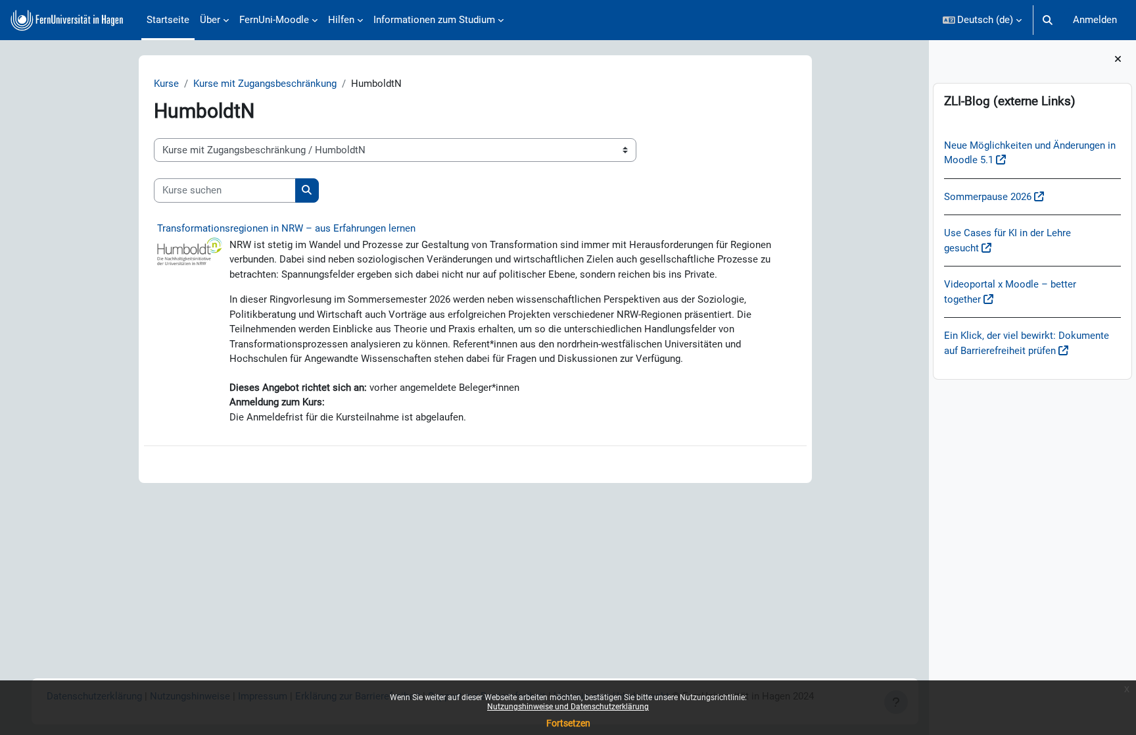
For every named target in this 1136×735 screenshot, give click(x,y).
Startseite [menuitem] (168, 20)
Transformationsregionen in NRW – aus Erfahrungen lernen (286, 228)
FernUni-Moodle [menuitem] (274, 20)
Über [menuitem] (210, 20)
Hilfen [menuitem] (341, 20)
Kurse (166, 83)
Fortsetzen (568, 723)
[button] (982, 20)
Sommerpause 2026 (987, 197)
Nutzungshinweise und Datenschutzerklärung (568, 706)
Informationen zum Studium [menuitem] (434, 20)
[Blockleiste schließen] (1118, 59)
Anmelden (1095, 20)
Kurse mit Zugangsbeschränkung (265, 83)
